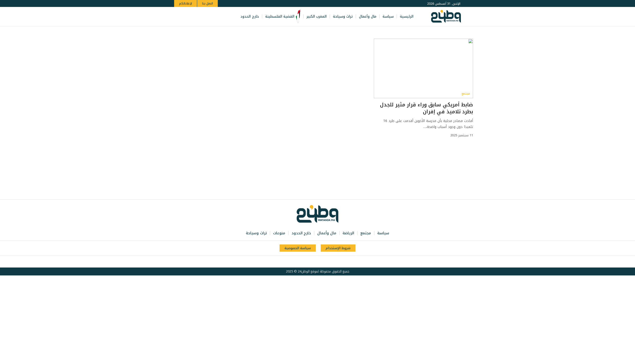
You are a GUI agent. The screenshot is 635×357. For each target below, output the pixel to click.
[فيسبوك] (215, 16)
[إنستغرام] (198, 16)
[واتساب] (193, 16)
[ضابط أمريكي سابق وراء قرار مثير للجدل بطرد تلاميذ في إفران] (423, 68)
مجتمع (466, 93)
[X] (209, 16)
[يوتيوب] (204, 16)
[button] (178, 16)
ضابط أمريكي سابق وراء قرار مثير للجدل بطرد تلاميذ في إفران (426, 108)
